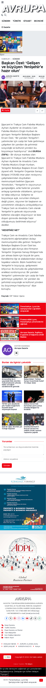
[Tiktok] (31, 618)
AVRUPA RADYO (25, 646)
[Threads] (35, 618)
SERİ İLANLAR (9, 646)
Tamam (4, 675)
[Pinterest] (15, 618)
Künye (37, 646)
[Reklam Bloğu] (23, 502)
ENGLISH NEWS (10, 644)
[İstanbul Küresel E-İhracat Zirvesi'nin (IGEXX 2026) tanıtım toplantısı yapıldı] (34, 419)
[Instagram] (19, 618)
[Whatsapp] (39, 618)
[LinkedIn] (23, 618)
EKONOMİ (38, 21)
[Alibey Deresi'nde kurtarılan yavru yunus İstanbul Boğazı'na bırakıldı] (34, 396)
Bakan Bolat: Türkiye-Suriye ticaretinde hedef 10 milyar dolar (34, 381)
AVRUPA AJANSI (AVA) (29, 644)
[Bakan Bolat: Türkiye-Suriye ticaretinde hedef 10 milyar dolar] (34, 372)
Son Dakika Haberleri (12, 635)
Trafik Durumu (10, 628)
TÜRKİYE (17, 21)
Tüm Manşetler (10, 633)
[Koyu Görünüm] (2, 15)
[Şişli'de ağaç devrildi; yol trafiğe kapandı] (12, 419)
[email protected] (32, 613)
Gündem (16, 59)
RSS (8, 657)
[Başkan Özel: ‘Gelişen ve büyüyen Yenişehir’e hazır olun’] (23, 94)
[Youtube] (27, 618)
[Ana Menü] (2, 2)
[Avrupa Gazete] (23, 8)
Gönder (6, 465)
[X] (10, 618)
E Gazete (6, 27)
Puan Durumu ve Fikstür (13, 630)
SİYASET (27, 21)
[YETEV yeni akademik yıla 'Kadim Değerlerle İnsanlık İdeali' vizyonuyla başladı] (12, 396)
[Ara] (5, 15)
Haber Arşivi (9, 637)
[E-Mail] (16, 353)
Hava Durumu (10, 625)
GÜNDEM (6, 21)
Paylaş (6, 110)
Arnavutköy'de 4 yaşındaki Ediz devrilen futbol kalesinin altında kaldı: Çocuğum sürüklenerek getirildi (11, 382)
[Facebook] (6, 618)
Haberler (5, 59)
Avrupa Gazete (21, 348)
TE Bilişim (28, 664)
